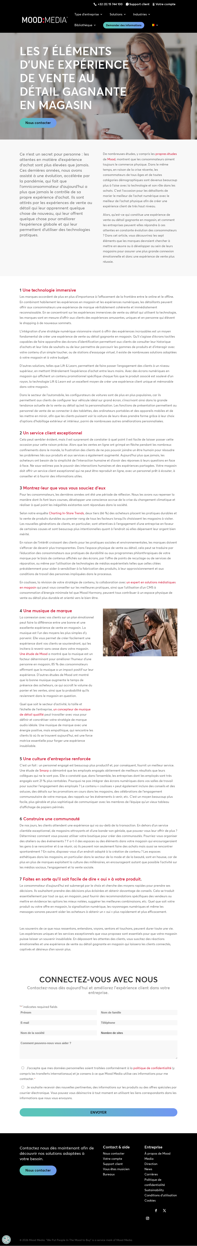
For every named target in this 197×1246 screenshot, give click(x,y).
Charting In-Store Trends (66, 513)
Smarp (44, 770)
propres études (166, 154)
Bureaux (109, 1174)
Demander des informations (123, 25)
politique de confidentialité (152, 1068)
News (148, 1169)
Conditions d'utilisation (160, 1195)
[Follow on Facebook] (156, 1211)
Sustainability (154, 1190)
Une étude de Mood (34, 654)
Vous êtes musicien (116, 1169)
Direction (150, 1164)
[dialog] (6, 1239)
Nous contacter (38, 122)
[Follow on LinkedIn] (147, 1211)
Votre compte (165, 4)
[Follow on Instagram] (147, 1218)
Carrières (151, 1174)
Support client (139, 4)
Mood (111, 159)
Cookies (150, 1200)
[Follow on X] (164, 1211)
